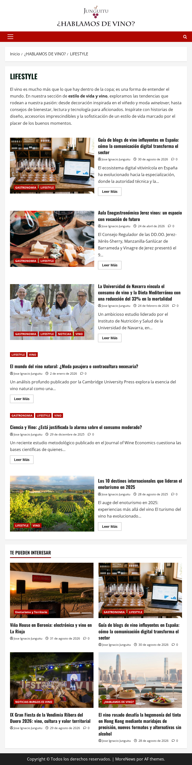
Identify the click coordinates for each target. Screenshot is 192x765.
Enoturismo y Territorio (31, 612)
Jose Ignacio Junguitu (116, 159)
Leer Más (112, 192)
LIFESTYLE (47, 187)
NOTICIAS (64, 334)
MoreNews (125, 759)
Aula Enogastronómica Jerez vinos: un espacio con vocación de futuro (52, 239)
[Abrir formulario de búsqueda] (185, 37)
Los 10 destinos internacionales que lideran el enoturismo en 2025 (52, 504)
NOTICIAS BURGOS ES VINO (33, 702)
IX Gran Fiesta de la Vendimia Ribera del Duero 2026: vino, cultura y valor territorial (50, 717)
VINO (79, 334)
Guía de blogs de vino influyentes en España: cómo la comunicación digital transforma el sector (52, 166)
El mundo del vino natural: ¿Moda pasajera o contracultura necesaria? (74, 366)
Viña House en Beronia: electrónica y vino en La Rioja (51, 628)
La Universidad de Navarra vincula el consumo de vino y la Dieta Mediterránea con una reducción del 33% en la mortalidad (52, 312)
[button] (10, 36)
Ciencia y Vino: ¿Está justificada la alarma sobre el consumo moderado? (76, 427)
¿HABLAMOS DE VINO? (119, 702)
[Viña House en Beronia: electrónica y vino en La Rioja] (52, 590)
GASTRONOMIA (25, 187)
